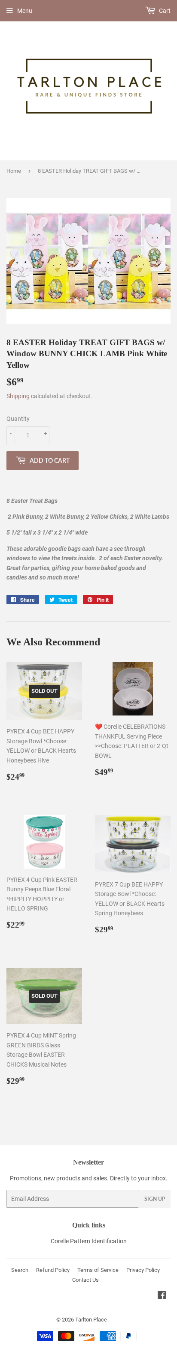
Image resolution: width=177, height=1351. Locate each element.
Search (19, 1270)
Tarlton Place (91, 1319)
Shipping (18, 396)
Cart (164, 10)
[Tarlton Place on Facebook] (161, 1296)
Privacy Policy (143, 1270)
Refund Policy (53, 1270)
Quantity (18, 418)
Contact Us (85, 1280)
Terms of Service (98, 1270)
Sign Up (154, 1199)
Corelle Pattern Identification (89, 1241)
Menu (24, 10)
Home (13, 171)
